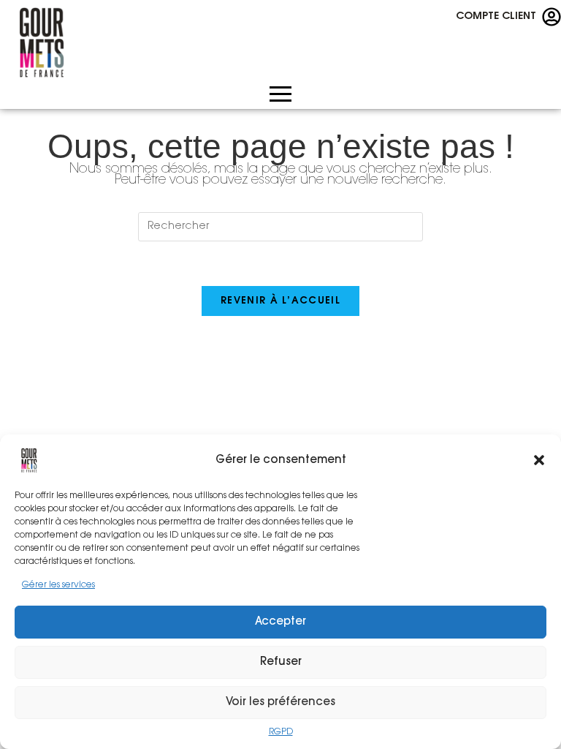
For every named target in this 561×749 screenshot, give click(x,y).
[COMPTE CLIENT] (551, 16)
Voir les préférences (280, 702)
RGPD (281, 732)
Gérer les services (58, 585)
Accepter (280, 622)
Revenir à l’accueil (280, 301)
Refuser (281, 662)
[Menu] (280, 103)
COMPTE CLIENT (496, 17)
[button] (539, 460)
